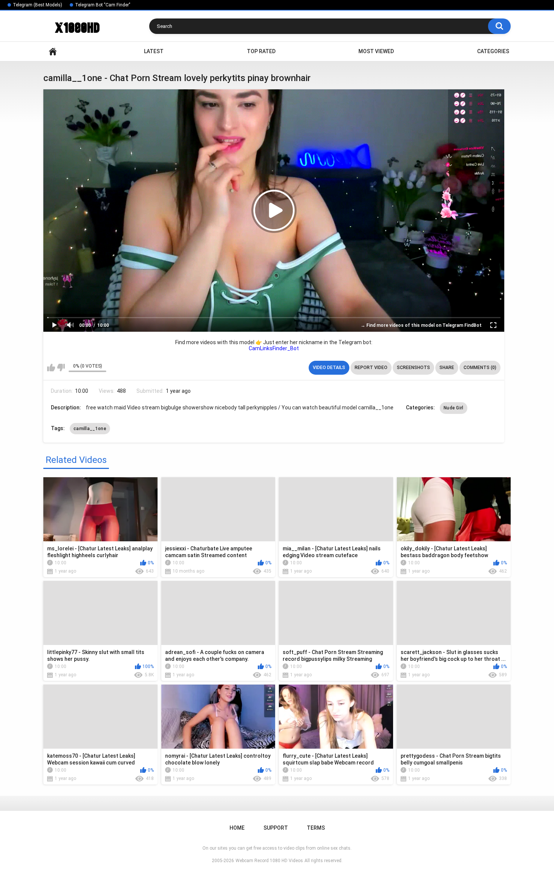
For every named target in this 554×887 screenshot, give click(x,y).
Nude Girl (454, 408)
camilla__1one (89, 428)
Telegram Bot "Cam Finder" (102, 5)
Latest (154, 51)
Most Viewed (376, 51)
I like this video (51, 367)
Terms (316, 828)
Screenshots (413, 367)
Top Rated (261, 51)
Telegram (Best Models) (37, 5)
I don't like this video (61, 367)
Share (446, 367)
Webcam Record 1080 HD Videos (269, 860)
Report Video (371, 367)
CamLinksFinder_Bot (274, 348)
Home (52, 51)
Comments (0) (480, 367)
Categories (493, 51)
